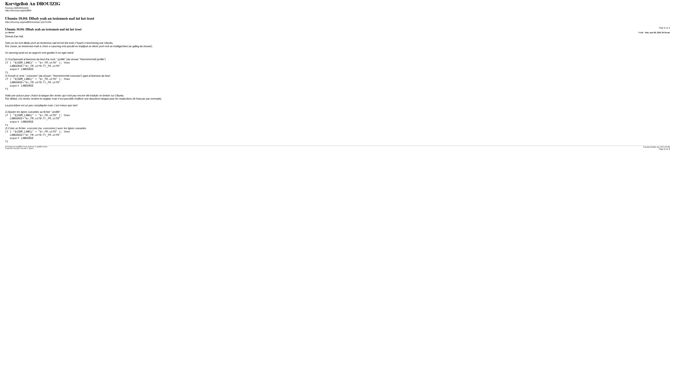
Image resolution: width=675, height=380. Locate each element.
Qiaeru (31, 148)
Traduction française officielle (16, 148)
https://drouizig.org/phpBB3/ (18, 10)
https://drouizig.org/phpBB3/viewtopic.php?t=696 (28, 22)
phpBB (18, 147)
